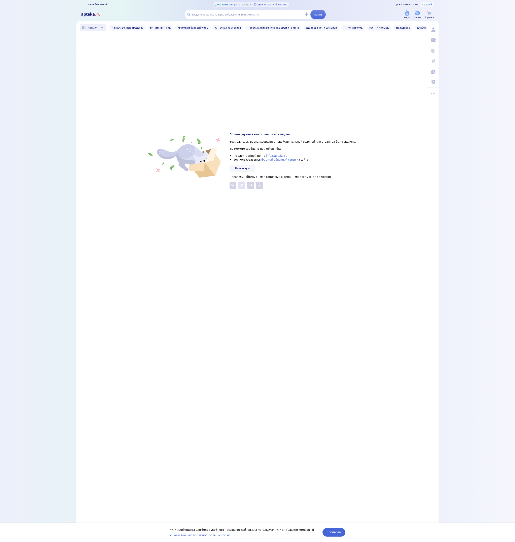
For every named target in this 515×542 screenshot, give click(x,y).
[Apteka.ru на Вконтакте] (233, 185)
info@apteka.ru (276, 156)
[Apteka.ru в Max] (241, 185)
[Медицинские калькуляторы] (433, 61)
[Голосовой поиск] (306, 14)
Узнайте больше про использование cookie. (200, 535)
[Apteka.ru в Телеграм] (250, 185)
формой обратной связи (278, 159)
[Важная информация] (433, 71)
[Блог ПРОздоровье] (433, 50)
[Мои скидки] (433, 40)
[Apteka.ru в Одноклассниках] (259, 185)
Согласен (334, 532)
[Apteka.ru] (94, 14)
